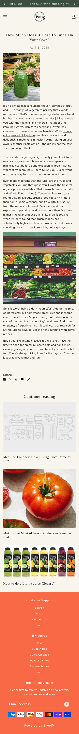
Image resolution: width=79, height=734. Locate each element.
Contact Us (39, 619)
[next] (74, 4)
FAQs (39, 613)
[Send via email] (22, 379)
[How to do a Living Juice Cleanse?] (39, 561)
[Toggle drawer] (5, 16)
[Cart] (74, 17)
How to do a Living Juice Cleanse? (29, 583)
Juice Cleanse (39, 654)
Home (39, 642)
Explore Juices (39, 666)
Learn (39, 625)
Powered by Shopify (39, 725)
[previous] (4, 4)
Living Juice (10, 330)
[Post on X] (10, 379)
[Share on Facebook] (5, 379)
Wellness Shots (39, 660)
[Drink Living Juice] (39, 17)
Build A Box (39, 648)
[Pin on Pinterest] (16, 379)
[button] (28, 379)
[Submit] (66, 704)
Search (39, 607)
